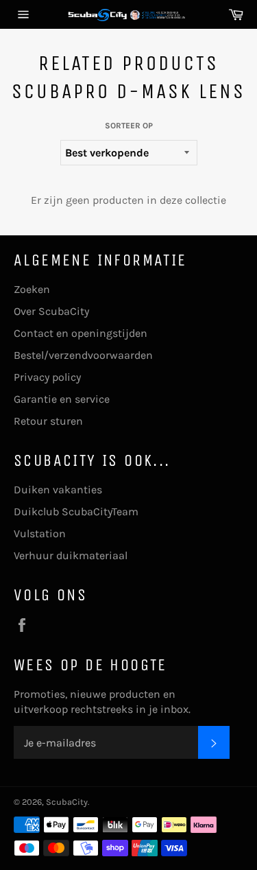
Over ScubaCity (51, 311)
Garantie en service (62, 398)
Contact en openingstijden (80, 333)
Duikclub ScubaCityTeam (76, 511)
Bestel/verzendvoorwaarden (83, 355)
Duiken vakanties (58, 489)
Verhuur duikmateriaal (70, 555)
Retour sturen (48, 420)
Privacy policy (47, 377)
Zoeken (32, 289)
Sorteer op (129, 125)
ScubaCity (67, 802)
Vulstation (40, 533)
